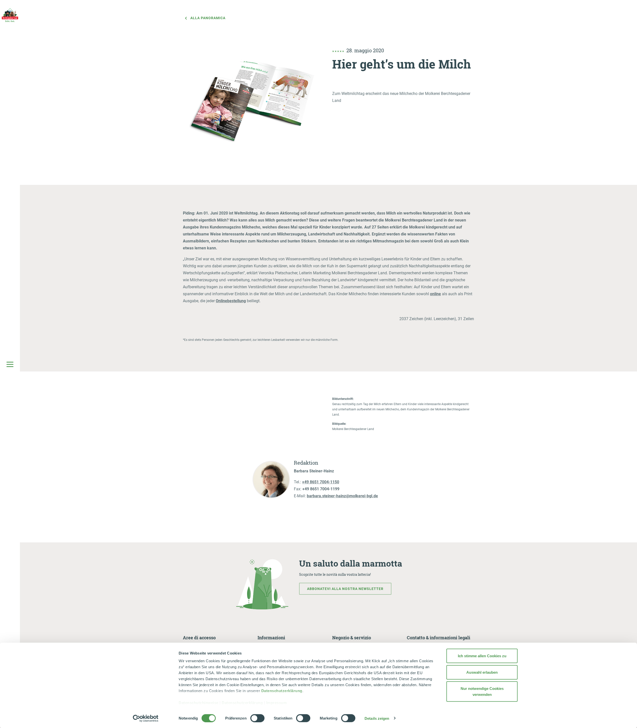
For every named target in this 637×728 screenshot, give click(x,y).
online (435, 293)
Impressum (276, 703)
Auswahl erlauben (482, 672)
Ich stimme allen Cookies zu (482, 656)
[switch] (257, 718)
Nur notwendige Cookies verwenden (482, 691)
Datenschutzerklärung (281, 691)
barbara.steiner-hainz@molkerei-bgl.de (342, 496)
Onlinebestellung (231, 300)
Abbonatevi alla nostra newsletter (345, 589)
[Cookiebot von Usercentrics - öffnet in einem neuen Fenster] (145, 718)
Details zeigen (377, 718)
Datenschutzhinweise (198, 703)
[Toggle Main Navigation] (10, 364)
